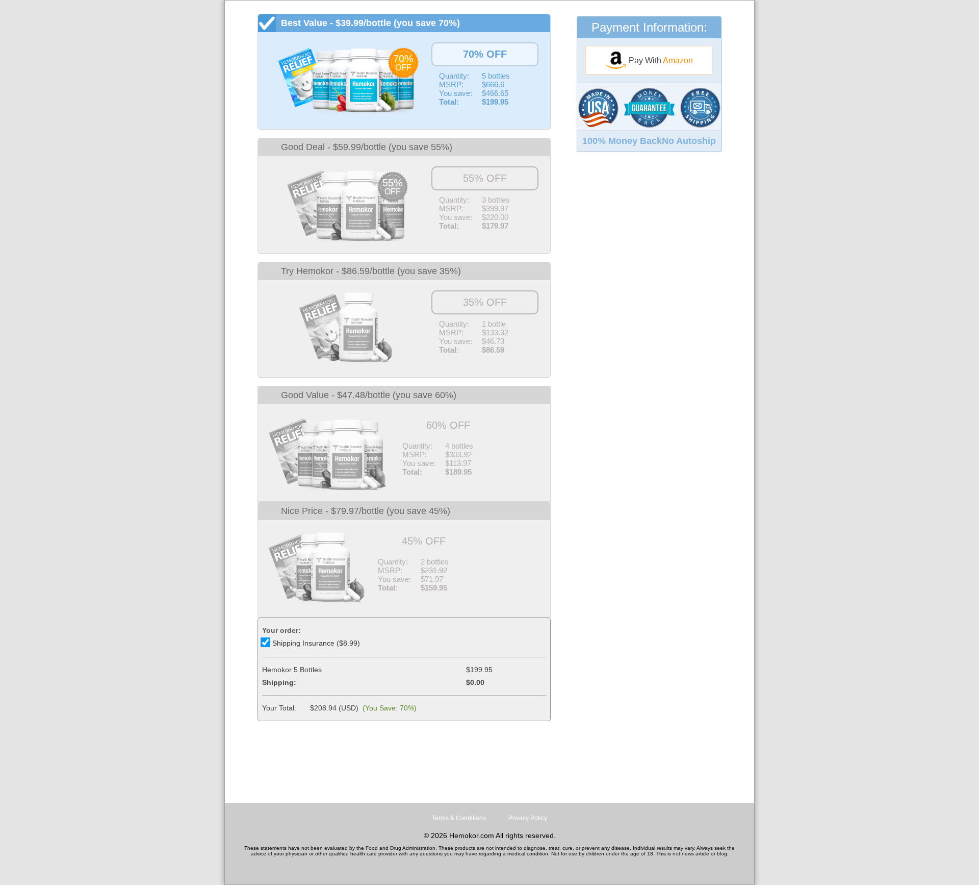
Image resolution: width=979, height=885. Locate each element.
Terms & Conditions (459, 818)
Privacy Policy (527, 818)
